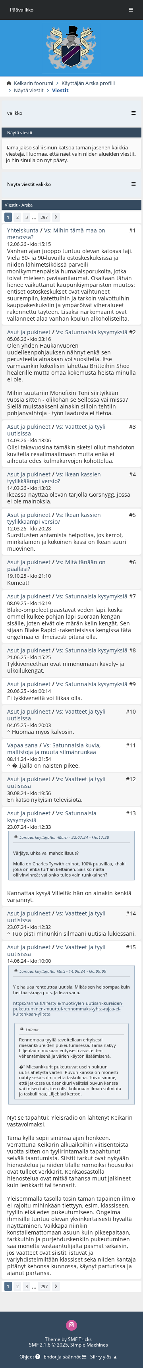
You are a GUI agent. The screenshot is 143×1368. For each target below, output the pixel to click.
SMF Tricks (80, 1339)
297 (44, 217)
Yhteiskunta (23, 230)
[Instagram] (71, 1325)
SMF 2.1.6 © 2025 (48, 1344)
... (34, 217)
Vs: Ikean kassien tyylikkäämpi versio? (54, 477)
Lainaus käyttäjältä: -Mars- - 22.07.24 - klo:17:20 (64, 837)
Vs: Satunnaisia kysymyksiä (92, 332)
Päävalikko (21, 9)
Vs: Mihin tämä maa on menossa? (56, 233)
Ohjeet (27, 1357)
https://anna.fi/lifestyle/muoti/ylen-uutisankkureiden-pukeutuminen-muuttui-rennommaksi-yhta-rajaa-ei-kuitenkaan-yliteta (68, 1008)
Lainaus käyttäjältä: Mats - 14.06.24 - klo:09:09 (62, 971)
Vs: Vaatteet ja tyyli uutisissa (56, 430)
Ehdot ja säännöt (63, 1357)
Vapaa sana (22, 745)
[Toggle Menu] (131, 10)
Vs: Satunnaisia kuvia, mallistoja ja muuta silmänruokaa (53, 748)
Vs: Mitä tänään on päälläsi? (56, 565)
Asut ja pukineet (28, 332)
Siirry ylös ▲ (104, 1357)
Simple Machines (89, 1344)
